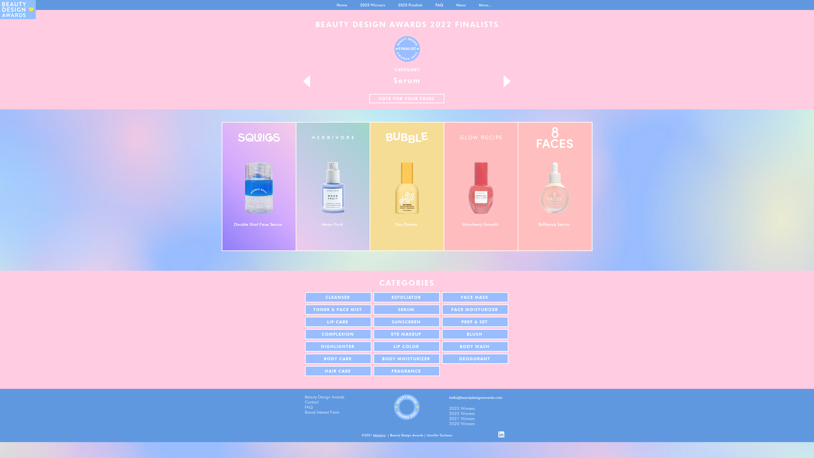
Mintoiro (379, 435)
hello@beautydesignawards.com (475, 397)
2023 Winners (462, 408)
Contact (312, 402)
